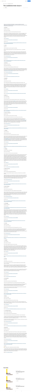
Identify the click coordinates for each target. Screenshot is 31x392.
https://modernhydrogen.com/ (9, 179)
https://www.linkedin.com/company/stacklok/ (13, 340)
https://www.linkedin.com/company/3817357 (13, 57)
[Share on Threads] (25, 7)
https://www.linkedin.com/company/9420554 (13, 290)
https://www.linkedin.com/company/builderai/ (13, 107)
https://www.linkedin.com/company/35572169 (13, 143)
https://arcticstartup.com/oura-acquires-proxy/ (11, 276)
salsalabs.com (7, 304)
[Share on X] (24, 7)
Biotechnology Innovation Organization (9, 70)
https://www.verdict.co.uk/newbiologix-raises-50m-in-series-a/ (12, 76)
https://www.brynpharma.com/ (9, 196)
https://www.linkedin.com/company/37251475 (13, 90)
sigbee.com (7, 251)
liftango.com (7, 162)
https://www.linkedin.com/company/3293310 (13, 273)
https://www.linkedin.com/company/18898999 (13, 217)
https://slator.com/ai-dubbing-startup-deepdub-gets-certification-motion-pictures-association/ (16, 93)
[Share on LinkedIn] (27, 7)
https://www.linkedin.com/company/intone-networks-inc (14, 234)
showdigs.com (7, 216)
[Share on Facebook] (23, 7)
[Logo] (0, 1)
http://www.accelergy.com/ (8, 321)
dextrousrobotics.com (8, 123)
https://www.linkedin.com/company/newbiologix (13, 73)
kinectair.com (7, 38)
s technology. (7, 138)
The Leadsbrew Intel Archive (9, 352)
